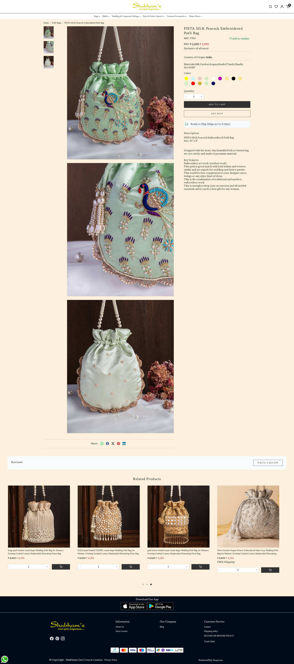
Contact (207, 627)
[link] (270, 6)
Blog (162, 627)
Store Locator (122, 631)
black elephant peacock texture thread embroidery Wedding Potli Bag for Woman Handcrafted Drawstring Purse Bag (186, 552)
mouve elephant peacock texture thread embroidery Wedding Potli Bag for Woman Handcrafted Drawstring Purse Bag (256, 552)
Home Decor (194, 16)
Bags (96, 16)
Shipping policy (211, 631)
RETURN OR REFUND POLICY (219, 636)
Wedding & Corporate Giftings (125, 16)
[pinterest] (118, 443)
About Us (120, 627)
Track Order (209, 641)
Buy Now (217, 114)
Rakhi (104, 16)
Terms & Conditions (94, 660)
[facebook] (107, 443)
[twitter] (113, 443)
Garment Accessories (176, 16)
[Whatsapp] (102, 443)
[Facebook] (51, 639)
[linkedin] (124, 443)
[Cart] (70, 570)
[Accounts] (282, 6)
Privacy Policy (110, 660)
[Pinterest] (57, 639)
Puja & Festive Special (153, 16)
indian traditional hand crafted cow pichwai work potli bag (111, 550)
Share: (94, 443)
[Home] (147, 7)
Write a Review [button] (268, 463)
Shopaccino (218, 660)
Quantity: (189, 91)
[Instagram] (62, 639)
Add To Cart (217, 104)
